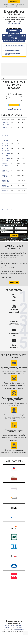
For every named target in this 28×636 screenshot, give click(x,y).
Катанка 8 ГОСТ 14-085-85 (5, 165)
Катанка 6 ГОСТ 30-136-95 (5, 129)
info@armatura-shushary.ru (14, 23)
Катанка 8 (4, 205)
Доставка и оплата (10, 6)
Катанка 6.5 (5, 200)
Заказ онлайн (20, 4)
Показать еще (14, 282)
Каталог (13, 4)
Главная (6, 4)
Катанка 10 (5, 210)
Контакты (19, 6)
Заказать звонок (14, 1)
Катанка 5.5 (5, 190)
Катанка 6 (4, 195)
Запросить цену (14, 104)
